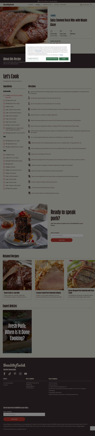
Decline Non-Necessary (52, 58)
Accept (63, 58)
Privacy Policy (38, 51)
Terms (61, 55)
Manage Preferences (33, 58)
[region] (48, 53)
